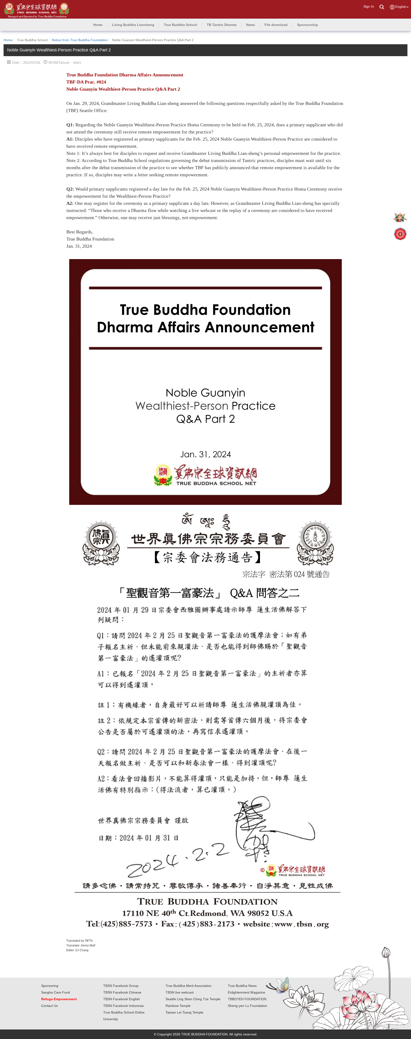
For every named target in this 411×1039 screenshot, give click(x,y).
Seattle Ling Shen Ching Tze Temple (193, 999)
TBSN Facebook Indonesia (123, 1006)
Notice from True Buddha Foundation (80, 40)
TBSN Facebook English (121, 999)
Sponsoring (49, 986)
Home (8, 40)
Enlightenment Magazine (246, 992)
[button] (133, 25)
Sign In (368, 6)
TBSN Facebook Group (120, 986)
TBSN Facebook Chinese (122, 992)
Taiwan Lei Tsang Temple (184, 1012)
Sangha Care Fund (55, 992)
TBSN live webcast (180, 992)
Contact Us (49, 1006)
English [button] (400, 7)
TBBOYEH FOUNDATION (247, 999)
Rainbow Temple (178, 1006)
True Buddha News (242, 986)
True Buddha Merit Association (188, 986)
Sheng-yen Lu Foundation (247, 1006)
